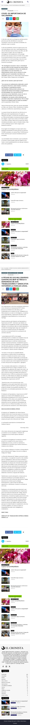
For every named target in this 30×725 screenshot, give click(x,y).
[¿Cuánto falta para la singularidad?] (5, 195)
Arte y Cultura (4, 205)
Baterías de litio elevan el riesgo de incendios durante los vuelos (19, 255)
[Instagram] (6, 666)
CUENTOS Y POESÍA (5, 187)
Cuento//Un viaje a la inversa (17, 200)
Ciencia (12, 253)
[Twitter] (10, 18)
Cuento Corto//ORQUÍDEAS (10, 189)
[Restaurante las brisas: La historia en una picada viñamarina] (5, 211)
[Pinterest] (14, 18)
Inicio (2, 5)
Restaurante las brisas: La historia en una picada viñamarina (19, 209)
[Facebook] (7, 18)
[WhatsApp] (17, 18)
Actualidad (6, 5)
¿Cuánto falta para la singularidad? (18, 192)
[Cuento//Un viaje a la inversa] (5, 203)
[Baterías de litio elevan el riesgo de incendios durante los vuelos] (5, 256)
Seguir (27, 163)
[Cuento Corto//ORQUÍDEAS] (15, 178)
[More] (23, 154)
